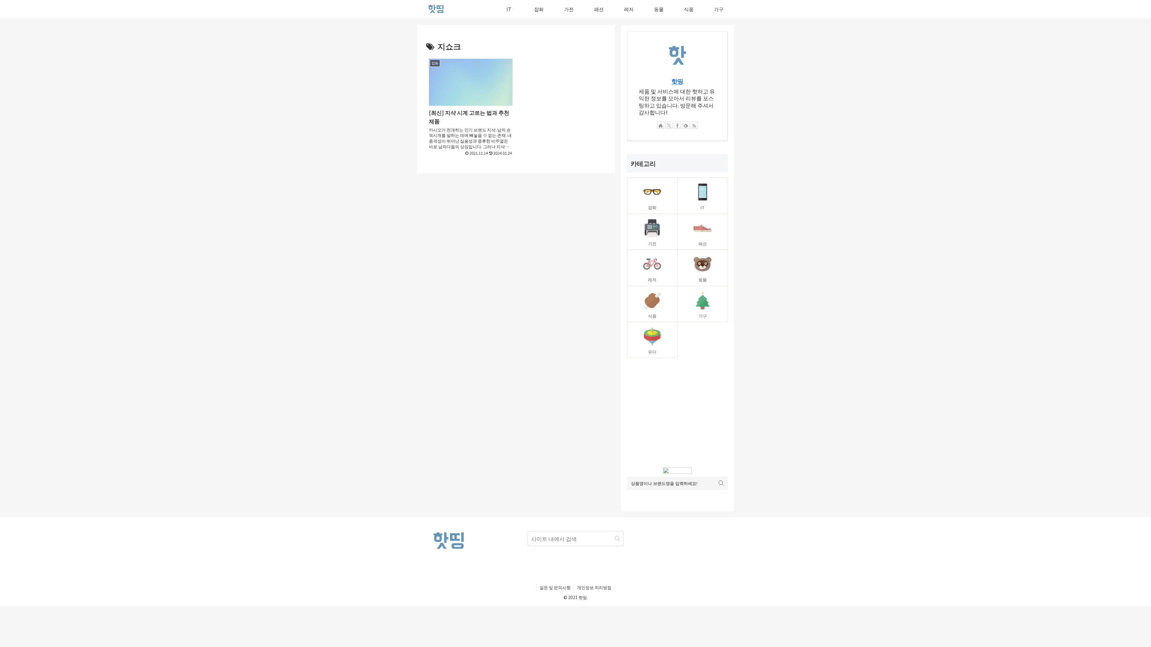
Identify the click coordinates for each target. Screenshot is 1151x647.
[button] (617, 538)
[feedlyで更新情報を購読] (685, 125)
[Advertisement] (677, 413)
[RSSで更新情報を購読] (694, 125)
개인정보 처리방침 (594, 587)
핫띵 (677, 81)
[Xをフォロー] (669, 125)
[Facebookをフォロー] (677, 125)
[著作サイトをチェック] (660, 125)
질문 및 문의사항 (555, 587)
